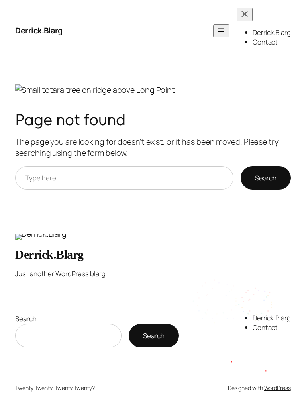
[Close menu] (245, 14)
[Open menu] (221, 30)
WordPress (277, 388)
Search (265, 177)
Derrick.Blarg (39, 30)
